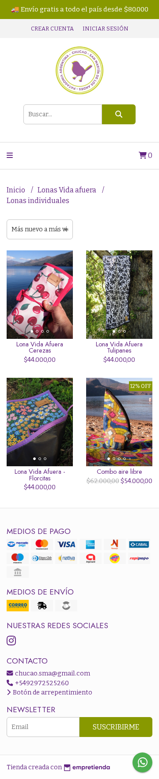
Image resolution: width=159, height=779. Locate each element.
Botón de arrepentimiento (51, 692)
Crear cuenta (52, 28)
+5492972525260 (41, 683)
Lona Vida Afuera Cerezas (39, 347)
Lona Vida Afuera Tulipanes (119, 347)
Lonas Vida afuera (68, 190)
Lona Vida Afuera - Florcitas (40, 474)
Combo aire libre (119, 471)
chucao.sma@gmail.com (52, 673)
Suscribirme (116, 727)
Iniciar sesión (106, 28)
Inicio (16, 190)
